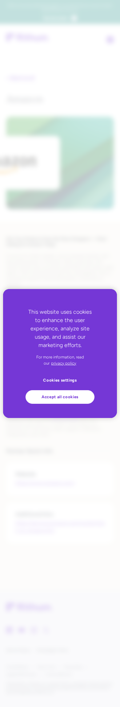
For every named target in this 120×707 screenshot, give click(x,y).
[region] (60, 353)
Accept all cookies (60, 397)
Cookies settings (60, 380)
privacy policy (63, 363)
